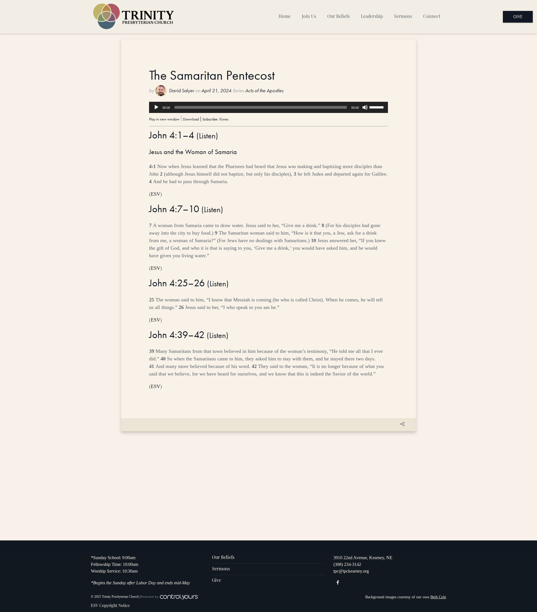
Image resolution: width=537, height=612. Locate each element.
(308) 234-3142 (347, 564)
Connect (432, 17)
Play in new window (164, 119)
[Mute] (365, 107)
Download (191, 119)
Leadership (372, 17)
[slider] (377, 107)
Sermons (403, 17)
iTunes (224, 119)
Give (517, 17)
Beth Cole (438, 597)
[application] (268, 107)
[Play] (156, 107)
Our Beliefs (338, 17)
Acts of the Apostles (264, 91)
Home (285, 17)
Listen (207, 136)
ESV (155, 194)
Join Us (309, 17)
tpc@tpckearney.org (351, 571)
